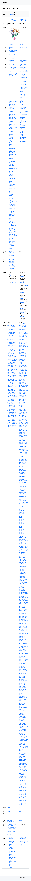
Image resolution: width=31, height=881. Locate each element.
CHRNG (25, 388)
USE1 (23, 765)
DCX (20, 413)
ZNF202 (24, 787)
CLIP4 (26, 392)
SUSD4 (20, 717)
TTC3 (15, 413)
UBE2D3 (14, 416)
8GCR (14, 830)
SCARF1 (21, 676)
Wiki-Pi (4, 2)
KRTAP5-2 (22, 539)
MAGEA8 (9, 365)
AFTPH (14, 328)
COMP (20, 398)
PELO (26, 620)
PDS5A (23, 620)
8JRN (8, 831)
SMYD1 (20, 699)
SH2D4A (21, 685)
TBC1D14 (9, 409)
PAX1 (23, 616)
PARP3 (24, 615)
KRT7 (8, 362)
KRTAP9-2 (21, 545)
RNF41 (20, 666)
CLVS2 (23, 393)
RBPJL (20, 657)
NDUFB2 (25, 593)
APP (12, 331)
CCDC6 (20, 376)
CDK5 (23, 382)
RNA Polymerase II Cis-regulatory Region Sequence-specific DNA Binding (24, 62)
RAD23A (13, 393)
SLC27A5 (26, 692)
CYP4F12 (21, 412)
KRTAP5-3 (21, 540)
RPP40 (23, 667)
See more (10, 867)
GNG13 (24, 463)
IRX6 (24, 499)
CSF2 (20, 403)
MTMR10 (24, 585)
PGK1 (12, 385)
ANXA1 (9, 331)
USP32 (20, 766)
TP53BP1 (24, 736)
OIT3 (26, 605)
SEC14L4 (21, 680)
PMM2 (23, 626)
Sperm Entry (12, 151)
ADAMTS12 (21, 328)
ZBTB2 (24, 782)
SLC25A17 (21, 690)
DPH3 (26, 423)
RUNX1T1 (21, 670)
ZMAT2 (20, 786)
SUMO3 (13, 406)
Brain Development (12, 113)
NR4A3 (9, 379)
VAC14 (20, 769)
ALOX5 (23, 333)
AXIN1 (24, 353)
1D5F (11, 824)
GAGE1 (25, 458)
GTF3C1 (9, 355)
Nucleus (11, 46)
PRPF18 (24, 639)
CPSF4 (24, 401)
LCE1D (25, 550)
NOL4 (20, 599)
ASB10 (20, 345)
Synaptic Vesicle (13, 50)
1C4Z (8, 824)
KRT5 (15, 361)
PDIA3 (12, 383)
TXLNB (24, 755)
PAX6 (8, 382)
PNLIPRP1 (24, 628)
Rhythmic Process (11, 176)
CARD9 (20, 372)
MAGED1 (21, 563)
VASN (23, 769)
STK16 (24, 712)
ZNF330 (24, 792)
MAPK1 (14, 365)
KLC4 (20, 510)
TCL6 (20, 726)
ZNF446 (13, 426)
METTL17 (25, 569)
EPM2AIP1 (21, 438)
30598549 (22, 292)
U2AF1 (20, 757)
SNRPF (24, 699)
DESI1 (24, 415)
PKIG (26, 623)
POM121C (21, 632)
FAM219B (21, 445)
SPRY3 (20, 707)
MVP (20, 586)
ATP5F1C (21, 348)
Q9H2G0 (13, 821)
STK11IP (21, 712)
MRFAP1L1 (21, 582)
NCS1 (26, 592)
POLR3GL (25, 630)
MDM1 (12, 369)
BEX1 (24, 356)
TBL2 (23, 722)
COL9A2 (24, 396)
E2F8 (20, 429)
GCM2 (24, 459)
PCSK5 (24, 618)
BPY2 (8, 336)
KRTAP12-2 (21, 526)
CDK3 (20, 382)
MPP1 (22, 580)
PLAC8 (20, 625)
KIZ (26, 509)
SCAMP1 (13, 399)
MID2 (20, 573)
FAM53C (21, 448)
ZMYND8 (24, 786)
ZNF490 (20, 796)
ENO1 (15, 351)
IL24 (12, 359)
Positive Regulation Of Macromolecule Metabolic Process (12, 118)
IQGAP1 (20, 499)
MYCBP (13, 372)
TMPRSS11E (22, 735)
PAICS (9, 381)
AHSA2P (21, 332)
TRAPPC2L (25, 739)
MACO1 (25, 562)
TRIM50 (24, 743)
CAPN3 (12, 339)
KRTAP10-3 (21, 519)
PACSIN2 (21, 612)
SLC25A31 (21, 692)
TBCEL (20, 722)
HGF (24, 478)
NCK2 (23, 592)
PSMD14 (24, 643)
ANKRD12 (25, 336)
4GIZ (11, 826)
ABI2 (24, 323)
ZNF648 (24, 800)
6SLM (11, 827)
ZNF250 (9, 426)
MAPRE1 (26, 565)
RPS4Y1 (21, 669)
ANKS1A (21, 338)
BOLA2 (20, 361)
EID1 (13, 349)
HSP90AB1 (14, 356)
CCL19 (23, 376)
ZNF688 (20, 802)
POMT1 (25, 632)
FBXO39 (20, 452)
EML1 (12, 351)
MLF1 (26, 573)
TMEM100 (24, 730)
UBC (12, 415)
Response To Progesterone (12, 149)
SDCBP (24, 679)
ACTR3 (9, 326)
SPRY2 (24, 706)
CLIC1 (23, 392)
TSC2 (8, 413)
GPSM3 (20, 471)
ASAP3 (9, 333)
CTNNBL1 (21, 406)
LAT (19, 550)
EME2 (22, 436)
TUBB (8, 415)
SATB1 (20, 675)
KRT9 (11, 362)
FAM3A (20, 446)
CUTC (25, 406)
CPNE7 (20, 401)
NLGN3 (23, 598)
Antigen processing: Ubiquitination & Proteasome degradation (12, 254)
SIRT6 (8, 403)
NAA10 (20, 589)
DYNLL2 (20, 428)
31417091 (22, 276)
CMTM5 (20, 395)
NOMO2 (9, 378)
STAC (20, 710)
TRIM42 (24, 742)
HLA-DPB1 (24, 479)
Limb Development (23, 129)
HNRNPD (25, 482)
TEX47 (20, 727)
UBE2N (13, 421)
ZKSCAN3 (21, 785)
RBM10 (20, 656)
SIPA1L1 (15, 402)
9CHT (11, 834)
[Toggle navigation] (28, 2)
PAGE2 (25, 612)
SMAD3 (23, 696)
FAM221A (25, 445)
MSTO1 (9, 372)
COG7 (20, 396)
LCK (14, 362)
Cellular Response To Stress (12, 845)
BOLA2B (24, 361)
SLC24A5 (25, 689)
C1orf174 (21, 368)
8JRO (11, 831)
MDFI (23, 568)
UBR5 (13, 422)
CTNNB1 (9, 345)
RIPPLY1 (24, 662)
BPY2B (12, 336)
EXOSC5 (21, 442)
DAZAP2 (14, 345)
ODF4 (23, 605)
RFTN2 (26, 659)
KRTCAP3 (21, 548)
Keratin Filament (24, 841)
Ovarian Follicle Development (12, 103)
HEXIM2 (20, 478)
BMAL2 (20, 358)
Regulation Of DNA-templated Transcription (23, 105)
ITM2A (24, 500)
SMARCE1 (21, 697)
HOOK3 (24, 483)
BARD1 (12, 335)
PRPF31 (20, 640)
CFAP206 (25, 385)
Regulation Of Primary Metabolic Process (12, 218)
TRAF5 (23, 737)
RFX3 (20, 660)
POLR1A (25, 629)
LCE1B (22, 550)
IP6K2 (20, 498)
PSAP (12, 392)
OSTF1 (20, 610)
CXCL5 (23, 408)
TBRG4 (20, 723)
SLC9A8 (26, 695)
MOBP (20, 578)
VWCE (20, 775)
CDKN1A (21, 383)
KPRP (24, 512)
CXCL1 (20, 408)
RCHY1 (24, 657)
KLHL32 (23, 510)
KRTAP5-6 (21, 542)
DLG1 (11, 346)
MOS (20, 580)
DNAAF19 (21, 421)
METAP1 (21, 569)
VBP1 (26, 769)
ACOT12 (24, 325)
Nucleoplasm (12, 865)
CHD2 (20, 386)
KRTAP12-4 (21, 529)
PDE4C (20, 619)
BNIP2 (20, 359)
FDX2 (20, 453)
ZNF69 (24, 802)
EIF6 (23, 435)
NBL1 (23, 590)
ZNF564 (24, 797)
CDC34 (20, 379)
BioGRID (12, 14)
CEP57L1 (21, 385)
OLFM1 (20, 606)
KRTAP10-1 (21, 516)
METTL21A (21, 570)
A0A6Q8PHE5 (10, 820)
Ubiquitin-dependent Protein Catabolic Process (13, 109)
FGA (22, 453)
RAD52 (20, 653)
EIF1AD (24, 432)
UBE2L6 (9, 421)
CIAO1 (24, 389)
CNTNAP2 (25, 395)
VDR (23, 770)
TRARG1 (21, 740)
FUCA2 (20, 456)
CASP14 (24, 372)
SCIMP (20, 677)
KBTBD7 (21, 505)
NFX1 (8, 376)
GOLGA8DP (21, 465)
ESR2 (23, 439)
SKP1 (20, 687)
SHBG (11, 402)
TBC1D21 (25, 720)
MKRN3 (23, 573)
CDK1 (15, 339)
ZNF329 (20, 792)
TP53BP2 (9, 412)
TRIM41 (20, 742)
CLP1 (20, 393)
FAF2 (15, 352)
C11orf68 (25, 366)
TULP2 (24, 753)
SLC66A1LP (21, 695)
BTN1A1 (20, 363)
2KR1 (8, 826)
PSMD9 (20, 645)
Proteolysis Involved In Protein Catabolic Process (13, 851)
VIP (19, 772)
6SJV (8, 827)
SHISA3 (20, 686)
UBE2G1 (14, 418)
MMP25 (26, 575)
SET (8, 402)
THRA (20, 729)
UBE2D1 (15, 415)
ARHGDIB (12, 332)
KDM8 (23, 508)
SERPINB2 (13, 401)
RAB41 (20, 650)
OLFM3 (24, 606)
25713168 (11, 279)
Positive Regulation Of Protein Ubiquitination (12, 141)
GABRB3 (21, 458)
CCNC (20, 378)
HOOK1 (20, 483)
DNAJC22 (21, 422)
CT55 (25, 405)
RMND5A (21, 663)
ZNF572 (20, 799)
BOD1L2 (24, 359)
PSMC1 (20, 643)
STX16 (20, 715)
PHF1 (23, 622)
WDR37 (24, 775)
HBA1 (13, 355)
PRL (27, 638)
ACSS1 (20, 326)
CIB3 (24, 391)
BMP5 (23, 358)
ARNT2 (23, 343)
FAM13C (21, 443)
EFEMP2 (25, 431)
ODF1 (23, 603)
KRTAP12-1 (21, 525)
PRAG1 (9, 389)
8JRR (11, 833)
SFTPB (20, 683)
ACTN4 (24, 326)
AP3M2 (20, 341)
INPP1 (20, 495)
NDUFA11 (21, 593)
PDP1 (20, 620)
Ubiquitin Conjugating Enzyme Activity (13, 855)
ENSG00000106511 (23, 816)
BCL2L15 (21, 356)
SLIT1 (20, 696)
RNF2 (15, 396)
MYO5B (23, 588)
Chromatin (22, 43)
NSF (27, 600)
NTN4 (26, 602)
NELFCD (14, 375)
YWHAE (9, 425)
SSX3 (24, 709)
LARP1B (26, 549)
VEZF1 (25, 770)
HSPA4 (12, 358)
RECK (20, 659)
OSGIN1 (26, 609)
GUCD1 (24, 473)
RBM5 (23, 656)
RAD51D (25, 652)
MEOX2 (23, 20)
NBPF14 (13, 373)
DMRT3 (20, 419)
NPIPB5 (20, 600)
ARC (8, 332)
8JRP (14, 831)
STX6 (23, 715)
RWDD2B (26, 670)
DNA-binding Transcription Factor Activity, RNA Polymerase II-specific (24, 70)
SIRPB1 (24, 686)
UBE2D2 (9, 416)
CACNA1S (24, 369)
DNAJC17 (26, 421)
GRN (20, 472)
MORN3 (25, 579)
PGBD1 (20, 622)
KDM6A (20, 508)
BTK (23, 362)
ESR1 (12, 352)
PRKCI (24, 636)
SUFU (24, 716)
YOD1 (15, 423)
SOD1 (13, 405)
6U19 (8, 828)
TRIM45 (20, 743)
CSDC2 (24, 402)
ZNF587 (20, 800)
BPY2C (9, 338)
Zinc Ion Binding (12, 68)
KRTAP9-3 (21, 546)
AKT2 (20, 333)
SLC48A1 (21, 693)
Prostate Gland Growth (12, 209)
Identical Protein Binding (24, 843)
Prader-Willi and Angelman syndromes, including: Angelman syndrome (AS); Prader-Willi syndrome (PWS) (13, 264)
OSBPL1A (21, 609)
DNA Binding (23, 81)
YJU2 (20, 780)
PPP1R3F (12, 388)
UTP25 (23, 767)
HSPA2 (9, 358)
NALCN (20, 590)
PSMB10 (21, 642)
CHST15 (20, 389)
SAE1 (20, 672)
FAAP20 (25, 442)
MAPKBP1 (21, 565)
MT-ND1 (24, 583)
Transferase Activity (11, 70)
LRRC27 (25, 558)
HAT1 (22, 475)
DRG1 (23, 425)
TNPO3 (20, 736)
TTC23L (12, 413)
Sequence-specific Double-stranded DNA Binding (23, 95)
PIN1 (23, 623)
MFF (25, 570)
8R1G (8, 834)
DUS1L (20, 426)
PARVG (20, 616)
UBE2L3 (14, 419)
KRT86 (23, 515)
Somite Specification (23, 102)
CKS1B (20, 392)
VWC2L (24, 773)
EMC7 (25, 435)
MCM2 (8, 368)
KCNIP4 (25, 505)
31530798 (22, 316)
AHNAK (24, 331)
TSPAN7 (26, 747)
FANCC (20, 449)
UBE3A (12, 20)
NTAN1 (20, 602)
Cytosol (10, 48)
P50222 (20, 820)
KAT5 (20, 503)
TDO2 (22, 726)
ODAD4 (20, 603)
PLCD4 (20, 626)
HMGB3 (25, 480)
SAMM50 (21, 673)
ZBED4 (23, 780)
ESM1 (20, 439)
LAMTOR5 (21, 549)
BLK (15, 335)
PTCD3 (9, 393)
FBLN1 (23, 451)
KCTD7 (20, 506)
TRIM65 (14, 412)
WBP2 (8, 423)
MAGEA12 (12, 363)
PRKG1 (20, 638)
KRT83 (20, 515)
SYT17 (20, 719)
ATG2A (20, 346)
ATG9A (12, 333)
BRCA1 (13, 338)
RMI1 (8, 396)
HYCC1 (24, 489)
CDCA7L (21, 381)
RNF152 (12, 396)
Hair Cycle (22, 845)
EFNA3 (20, 432)
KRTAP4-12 (21, 533)
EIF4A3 (23, 433)
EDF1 (22, 429)
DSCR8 (26, 425)
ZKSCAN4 (26, 785)
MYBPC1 (23, 586)
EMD (20, 436)
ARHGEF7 (21, 342)
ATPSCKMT (21, 352)
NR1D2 (24, 600)
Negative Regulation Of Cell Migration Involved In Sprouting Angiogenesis (23, 137)
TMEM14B (9, 411)
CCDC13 (21, 375)
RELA (23, 659)
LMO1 (20, 556)
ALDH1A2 (13, 329)
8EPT (11, 830)
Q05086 (9, 821)
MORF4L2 (21, 579)
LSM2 (24, 559)
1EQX (14, 824)
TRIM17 (25, 740)
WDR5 (20, 776)
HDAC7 (25, 475)
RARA (13, 395)
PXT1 (20, 647)
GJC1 (23, 461)
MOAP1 (24, 576)
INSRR (20, 496)
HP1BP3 (24, 486)
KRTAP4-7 (21, 538)
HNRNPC (21, 482)
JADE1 (15, 359)
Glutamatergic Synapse (12, 52)
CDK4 (8, 341)
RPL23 (20, 667)
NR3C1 (13, 378)
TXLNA (20, 755)
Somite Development (23, 132)
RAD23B (9, 395)
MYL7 (20, 588)
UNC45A (24, 763)
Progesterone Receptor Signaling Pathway (12, 192)
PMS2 (26, 626)
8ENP (8, 830)
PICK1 (20, 623)
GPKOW (26, 469)
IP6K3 (23, 498)
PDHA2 (24, 619)
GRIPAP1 (25, 471)
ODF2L (20, 605)
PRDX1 (13, 389)
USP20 (26, 765)
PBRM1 (12, 382)
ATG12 (23, 345)
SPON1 (23, 703)
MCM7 (8, 369)
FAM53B (24, 446)
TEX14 (26, 726)
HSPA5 (9, 359)
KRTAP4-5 (21, 536)
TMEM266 (21, 733)
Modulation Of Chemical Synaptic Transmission (12, 186)
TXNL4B (23, 756)
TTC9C (24, 752)
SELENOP (21, 682)
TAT (13, 408)
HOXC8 (20, 486)
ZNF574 (24, 799)
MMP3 (20, 576)
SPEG (20, 703)
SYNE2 (24, 717)
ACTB (8, 325)
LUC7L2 (20, 560)
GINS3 (20, 461)
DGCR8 (24, 416)
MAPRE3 (21, 566)
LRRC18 (20, 558)
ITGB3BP (21, 500)
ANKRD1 (21, 336)
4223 (20, 807)
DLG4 (14, 346)
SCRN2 (20, 679)
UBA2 (23, 757)
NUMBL (13, 379)
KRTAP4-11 (21, 532)
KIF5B (20, 509)
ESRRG (20, 441)
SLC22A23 (24, 687)
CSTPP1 (14, 343)
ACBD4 (20, 325)
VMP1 (22, 772)
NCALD (20, 592)
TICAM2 (24, 729)
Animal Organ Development (12, 179)
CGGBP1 (13, 342)
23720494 (22, 282)
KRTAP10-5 (21, 520)
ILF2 (25, 493)
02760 (20, 811)
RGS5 (23, 660)
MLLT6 (20, 575)
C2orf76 (20, 369)
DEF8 (22, 413)
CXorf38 (20, 409)
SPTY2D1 (24, 707)
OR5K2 (20, 608)
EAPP (11, 348)
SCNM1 (24, 677)
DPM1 (20, 425)
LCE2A (23, 552)
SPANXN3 (21, 702)
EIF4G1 (9, 351)
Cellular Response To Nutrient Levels (12, 145)
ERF (25, 438)
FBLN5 (26, 451)
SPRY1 (20, 706)
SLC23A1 (21, 689)
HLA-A (20, 479)
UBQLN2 (9, 422)
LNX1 (23, 556)
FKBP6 (25, 453)
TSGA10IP (21, 747)
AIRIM (24, 332)
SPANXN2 (21, 700)
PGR (15, 385)
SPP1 (20, 705)
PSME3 (24, 645)
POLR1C (21, 630)
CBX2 (20, 373)
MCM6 (15, 368)
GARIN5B (21, 459)
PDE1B (9, 383)
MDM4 (8, 371)
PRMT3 (20, 639)
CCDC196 (25, 375)
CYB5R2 (21, 411)
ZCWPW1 (21, 783)
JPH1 (23, 502)
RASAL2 (24, 655)
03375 (8, 811)
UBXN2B (24, 762)
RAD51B (21, 652)
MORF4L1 (24, 578)
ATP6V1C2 (21, 351)
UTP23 (20, 767)
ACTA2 (12, 323)
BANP (24, 355)
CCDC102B (24, 373)
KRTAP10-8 (21, 522)
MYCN (8, 373)
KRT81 (23, 513)
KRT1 (12, 361)
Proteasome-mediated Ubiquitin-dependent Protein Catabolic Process (13, 159)
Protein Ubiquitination (12, 123)
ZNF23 (20, 789)
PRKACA (9, 391)
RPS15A (9, 398)
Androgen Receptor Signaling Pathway (11, 135)
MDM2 (15, 369)
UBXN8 (20, 763)
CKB (8, 343)
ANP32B (25, 338)
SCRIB (9, 401)
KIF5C (23, 509)
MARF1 (13, 366)
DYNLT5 (24, 428)
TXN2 (20, 756)
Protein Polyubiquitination (13, 100)
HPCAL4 (9, 356)
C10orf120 (23, 365)
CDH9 (24, 381)
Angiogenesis (23, 100)
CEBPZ (9, 342)
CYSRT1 (25, 412)
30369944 (22, 298)
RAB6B (24, 650)
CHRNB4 (21, 388)
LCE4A (20, 553)
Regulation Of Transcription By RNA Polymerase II (24, 111)
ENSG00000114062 (12, 816)
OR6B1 (24, 608)
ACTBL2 (12, 325)
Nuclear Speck (23, 47)
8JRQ (8, 833)
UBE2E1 (9, 418)
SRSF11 (20, 709)
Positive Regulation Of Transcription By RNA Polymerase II (13, 167)
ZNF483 (24, 795)
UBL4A (24, 760)
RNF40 (23, 665)
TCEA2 (20, 725)
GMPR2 (24, 462)
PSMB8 (25, 642)
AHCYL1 (21, 331)
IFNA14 (23, 490)
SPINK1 (9, 406)
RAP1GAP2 (25, 653)
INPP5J (24, 495)
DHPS (20, 418)
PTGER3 (21, 646)
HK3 (26, 478)
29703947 (22, 308)
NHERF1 (12, 376)
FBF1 (20, 451)
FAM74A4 (25, 448)
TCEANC (24, 725)
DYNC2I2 (24, 426)
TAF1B (23, 719)
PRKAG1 (21, 636)
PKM (8, 386)
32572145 (22, 312)
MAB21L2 (21, 562)
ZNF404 (20, 793)
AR (14, 331)
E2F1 (8, 348)
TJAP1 (20, 730)
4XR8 (14, 826)
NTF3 (23, 602)
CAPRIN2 (25, 371)
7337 (8, 807)
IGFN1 (24, 492)
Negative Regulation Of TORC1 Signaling (13, 230)
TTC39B (20, 752)
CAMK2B (21, 371)
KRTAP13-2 (21, 530)
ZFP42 (25, 783)
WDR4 (12, 423)
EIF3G (20, 433)
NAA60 (23, 589)
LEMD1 (20, 555)
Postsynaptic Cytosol (12, 55)
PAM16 (20, 615)
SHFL (24, 685)
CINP (27, 391)
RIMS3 (20, 662)
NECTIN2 (21, 595)
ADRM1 (13, 326)
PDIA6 (8, 385)
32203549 (26, 285)
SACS (8, 399)
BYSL (20, 365)
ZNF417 (20, 795)
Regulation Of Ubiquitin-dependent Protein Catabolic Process (13, 245)
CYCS (24, 411)
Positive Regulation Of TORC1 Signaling (13, 234)
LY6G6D (24, 560)
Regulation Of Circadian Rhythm (13, 153)
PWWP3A (25, 646)
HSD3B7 (21, 488)
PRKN (23, 638)
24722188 (22, 13)
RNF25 (20, 665)
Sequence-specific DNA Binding (23, 90)
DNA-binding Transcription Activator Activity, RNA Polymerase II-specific (24, 77)
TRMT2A (25, 746)
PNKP (20, 628)
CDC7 (23, 379)
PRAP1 (20, 635)
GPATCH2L (21, 469)
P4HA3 (24, 610)
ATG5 (23, 346)
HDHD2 (20, 476)
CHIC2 (23, 386)
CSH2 (23, 403)
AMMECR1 (21, 335)
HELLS (24, 476)
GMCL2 (20, 462)
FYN (23, 456)
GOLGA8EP (21, 466)
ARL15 (20, 343)
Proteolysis (11, 105)
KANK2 (26, 502)
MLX (23, 575)
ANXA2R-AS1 (22, 339)
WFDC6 (24, 777)
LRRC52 (20, 559)
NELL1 (20, 596)
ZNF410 (24, 793)
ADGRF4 (21, 329)
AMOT (25, 335)
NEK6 (24, 595)
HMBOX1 (21, 480)
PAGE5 (20, 613)
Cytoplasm (11, 47)
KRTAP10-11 (22, 518)
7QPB (14, 828)
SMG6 (25, 697)
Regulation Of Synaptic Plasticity (12, 173)
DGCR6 (20, 416)
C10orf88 (21, 366)
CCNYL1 (24, 378)
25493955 (22, 302)
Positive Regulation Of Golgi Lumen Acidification (12, 239)
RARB (20, 655)
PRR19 (24, 640)
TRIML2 (20, 745)
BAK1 (8, 335)
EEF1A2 (9, 349)
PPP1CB (21, 633)
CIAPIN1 (21, 391)
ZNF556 (20, 797)
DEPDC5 (21, 415)
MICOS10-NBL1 (22, 572)
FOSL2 (20, 455)
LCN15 (23, 553)
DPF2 (23, 423)
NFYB (20, 598)
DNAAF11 (24, 419)
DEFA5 (25, 413)
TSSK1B (21, 750)
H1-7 (20, 475)
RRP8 (24, 669)
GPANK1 (26, 468)
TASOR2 (21, 720)
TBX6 (23, 723)
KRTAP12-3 (21, 528)
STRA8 (20, 713)
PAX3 (26, 616)
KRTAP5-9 (21, 543)
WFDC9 (20, 779)
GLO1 (26, 461)
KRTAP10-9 (21, 523)
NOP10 (23, 599)
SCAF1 (24, 675)
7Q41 (11, 828)
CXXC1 (24, 409)
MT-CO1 (20, 583)
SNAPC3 (9, 405)
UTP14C (24, 766)
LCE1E (20, 552)
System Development (12, 182)
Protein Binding (12, 67)
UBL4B (20, 762)
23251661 (14, 282)
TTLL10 (20, 753)
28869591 (22, 291)
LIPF (26, 555)
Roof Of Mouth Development (23, 126)
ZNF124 (20, 787)
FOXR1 (24, 455)
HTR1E (20, 489)
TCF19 (13, 409)
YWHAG (13, 425)
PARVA (12, 381)
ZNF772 (24, 803)
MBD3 (24, 566)
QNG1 (23, 647)
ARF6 (23, 341)
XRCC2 (26, 779)
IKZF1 (20, 493)
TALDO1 (9, 408)
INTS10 (24, 496)
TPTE (20, 737)
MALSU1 (25, 563)
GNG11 (20, 463)
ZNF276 (24, 790)
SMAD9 (12, 403)
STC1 (23, 710)
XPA (23, 779)
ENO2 (8, 352)
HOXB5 (25, 485)
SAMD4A (24, 672)
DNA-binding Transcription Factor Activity (23, 84)
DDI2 (8, 346)
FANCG (24, 449)
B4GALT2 (21, 355)
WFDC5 (20, 777)
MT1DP (20, 585)
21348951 (11, 275)
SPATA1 (26, 702)
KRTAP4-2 (21, 535)
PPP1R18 (25, 633)
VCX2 (20, 770)
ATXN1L (20, 353)
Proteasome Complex (11, 43)
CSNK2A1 (21, 405)
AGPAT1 (25, 329)
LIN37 (23, 555)
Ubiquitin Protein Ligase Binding (12, 842)
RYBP (13, 398)
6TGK (14, 827)
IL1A (23, 493)
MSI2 (25, 582)
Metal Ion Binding (13, 73)
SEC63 (25, 680)
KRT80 (20, 513)
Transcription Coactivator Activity (12, 60)
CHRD (26, 386)
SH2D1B (24, 683)
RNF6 (23, 666)
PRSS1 (9, 392)
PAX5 (16, 381)
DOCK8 (20, 423)
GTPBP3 (21, 473)
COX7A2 (24, 398)
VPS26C (26, 772)
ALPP (26, 333)
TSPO (20, 749)
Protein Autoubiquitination (13, 196)
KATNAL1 (23, 503)
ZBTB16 (20, 782)
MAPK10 (9, 366)
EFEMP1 (21, 431)
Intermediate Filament (23, 839)
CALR (8, 339)
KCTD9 (23, 506)
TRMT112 (21, 746)
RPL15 (26, 666)
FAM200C (25, 443)
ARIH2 (25, 342)
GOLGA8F (21, 468)
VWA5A (20, 773)
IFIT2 (20, 490)
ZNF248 (24, 789)
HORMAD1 (21, 485)
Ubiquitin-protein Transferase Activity (12, 64)
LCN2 (8, 363)
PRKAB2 (24, 635)
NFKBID (24, 596)
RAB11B (21, 649)
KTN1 (25, 548)
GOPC (12, 353)
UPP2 (20, 765)
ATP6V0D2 (21, 349)
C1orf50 (25, 368)
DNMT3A (25, 422)
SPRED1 (24, 705)
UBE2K (24, 759)
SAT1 (24, 673)
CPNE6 (24, 399)
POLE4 (14, 386)
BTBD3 (20, 362)
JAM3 (20, 502)
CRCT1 (20, 402)
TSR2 (23, 749)
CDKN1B (12, 341)
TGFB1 (23, 727)
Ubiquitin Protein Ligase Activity (12, 75)
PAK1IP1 (24, 613)
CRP (11, 343)
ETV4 (24, 441)
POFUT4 (21, 629)
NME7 (26, 598)
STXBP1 (21, 716)
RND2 (24, 663)
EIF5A (20, 435)
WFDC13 (24, 776)
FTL (27, 455)
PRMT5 (14, 391)
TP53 (14, 411)
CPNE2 (20, 399)
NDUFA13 (9, 375)
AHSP (8, 329)
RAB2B (24, 649)
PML (11, 386)
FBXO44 (25, 452)
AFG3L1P (9, 328)
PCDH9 (20, 618)
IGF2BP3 (21, 492)
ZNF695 (20, 803)
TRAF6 (20, 739)
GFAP (8, 353)
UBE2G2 (9, 419)
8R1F (14, 833)
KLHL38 (9, 361)
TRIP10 (24, 745)
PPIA (8, 388)
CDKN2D (25, 383)
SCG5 (24, 676)
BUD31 (24, 363)
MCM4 (12, 368)
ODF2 (26, 603)
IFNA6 (26, 490)
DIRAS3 (24, 418)
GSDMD (23, 472)
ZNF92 (20, 805)
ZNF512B (25, 796)
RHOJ (26, 660)
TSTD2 (24, 750)
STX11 (23, 713)
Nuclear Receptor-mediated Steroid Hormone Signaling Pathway (13, 128)
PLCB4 (23, 625)
